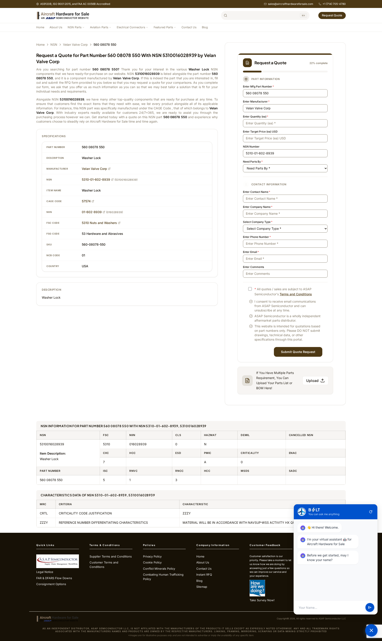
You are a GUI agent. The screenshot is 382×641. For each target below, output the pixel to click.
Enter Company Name (257, 207)
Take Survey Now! (262, 600)
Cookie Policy (152, 562)
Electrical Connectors (131, 27)
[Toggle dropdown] (83, 27)
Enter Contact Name (256, 191)
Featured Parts (163, 27)
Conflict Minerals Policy (159, 568)
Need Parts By (253, 161)
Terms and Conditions (296, 294)
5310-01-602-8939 (96, 179)
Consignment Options (51, 584)
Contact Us (189, 27)
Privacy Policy (152, 556)
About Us (56, 27)
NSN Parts (75, 27)
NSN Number (251, 146)
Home (40, 27)
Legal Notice (44, 572)
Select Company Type (257, 222)
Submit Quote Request (298, 352)
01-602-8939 (92, 212)
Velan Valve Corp (75, 44)
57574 (86, 201)
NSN (53, 44)
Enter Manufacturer (256, 101)
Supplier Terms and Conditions (111, 556)
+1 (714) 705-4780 (334, 4)
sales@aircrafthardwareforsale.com (290, 4)
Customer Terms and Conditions (104, 565)
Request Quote (332, 15)
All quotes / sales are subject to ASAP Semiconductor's (283, 291)
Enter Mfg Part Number (258, 86)
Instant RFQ (204, 574)
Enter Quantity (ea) (255, 116)
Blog (205, 27)
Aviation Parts (99, 27)
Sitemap (201, 586)
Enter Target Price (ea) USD (260, 131)
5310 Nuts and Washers (99, 223)
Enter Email (251, 252)
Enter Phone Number (257, 237)
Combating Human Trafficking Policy (163, 577)
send (370, 607)
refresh (371, 511)
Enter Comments (253, 267)
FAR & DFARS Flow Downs (54, 578)
